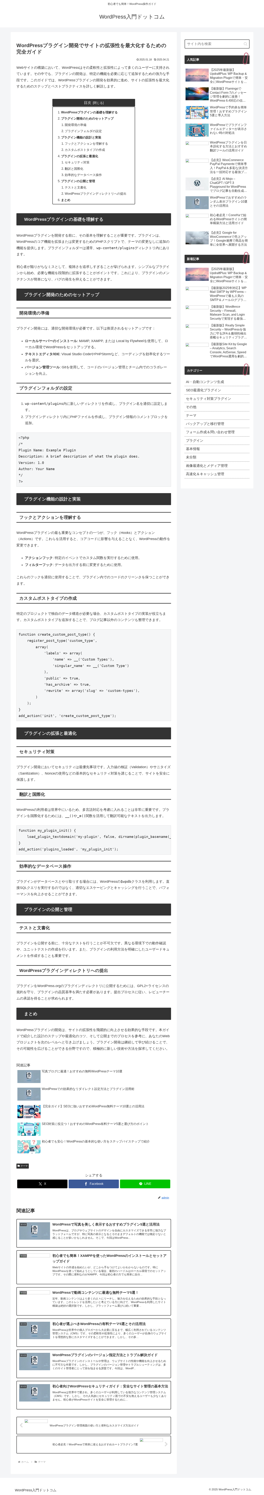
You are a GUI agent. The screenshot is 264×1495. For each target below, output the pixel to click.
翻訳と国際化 (74, 168)
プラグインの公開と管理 (78, 181)
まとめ (65, 200)
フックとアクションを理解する (86, 143)
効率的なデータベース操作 (83, 175)
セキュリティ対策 (77, 162)
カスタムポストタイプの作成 (85, 149)
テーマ (24, 1166)
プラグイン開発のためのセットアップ (87, 118)
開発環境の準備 (75, 125)
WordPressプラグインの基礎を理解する (89, 112)
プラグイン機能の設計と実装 (81, 137)
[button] (245, 44)
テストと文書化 (75, 187)
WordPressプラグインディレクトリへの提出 (95, 193)
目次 (87, 102)
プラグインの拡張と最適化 (79, 156)
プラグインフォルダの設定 (83, 131)
